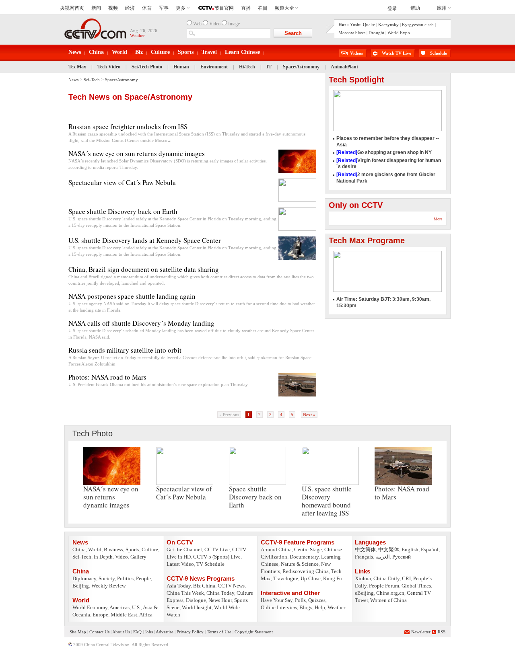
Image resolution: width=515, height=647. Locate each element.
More (438, 219)
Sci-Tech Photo (147, 67)
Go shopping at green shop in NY (384, 152)
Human (181, 67)
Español (430, 549)
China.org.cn (390, 593)
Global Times (416, 586)
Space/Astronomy (301, 67)
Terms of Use (219, 631)
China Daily (386, 578)
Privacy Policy (190, 631)
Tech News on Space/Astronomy (130, 96)
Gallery (138, 557)
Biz (139, 52)
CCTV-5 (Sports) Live (217, 557)
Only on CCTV (356, 205)
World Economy (89, 607)
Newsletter (421, 631)
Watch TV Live (396, 53)
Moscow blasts (351, 32)
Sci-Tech (92, 79)
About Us (121, 631)
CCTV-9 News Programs (201, 578)
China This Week (185, 593)
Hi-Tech (247, 67)
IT (269, 67)
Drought (376, 32)
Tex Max (77, 67)
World (119, 52)
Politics (125, 578)
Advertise (164, 631)
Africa (145, 615)
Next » (309, 414)
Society (107, 578)
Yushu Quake (362, 24)
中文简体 (365, 549)
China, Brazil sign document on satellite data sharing (143, 269)
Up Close (311, 578)
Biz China (204, 586)
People (143, 578)
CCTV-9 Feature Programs (297, 542)
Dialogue (196, 600)
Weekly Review (108, 586)
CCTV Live (217, 549)
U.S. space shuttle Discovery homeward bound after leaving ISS (327, 501)
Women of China (388, 600)
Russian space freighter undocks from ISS (127, 126)
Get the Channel (184, 549)
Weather (336, 607)
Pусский (401, 557)
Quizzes (316, 600)
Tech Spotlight (356, 79)
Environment (214, 67)
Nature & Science (300, 564)
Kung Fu (332, 578)
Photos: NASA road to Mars (107, 377)
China (96, 52)
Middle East (124, 615)
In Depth (103, 557)
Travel (209, 52)
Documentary (304, 557)
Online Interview (279, 607)
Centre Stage (308, 549)
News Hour (220, 600)
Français (364, 557)
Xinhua (363, 578)
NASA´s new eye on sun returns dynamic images (136, 153)
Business (113, 549)
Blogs (305, 607)
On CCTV (180, 542)
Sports (186, 52)
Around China (276, 549)
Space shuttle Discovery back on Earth (122, 211)
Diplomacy (84, 578)
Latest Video (180, 564)
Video (121, 557)
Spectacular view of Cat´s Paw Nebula (122, 182)
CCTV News (231, 586)
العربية (382, 557)
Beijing (80, 586)
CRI (406, 578)
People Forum (384, 586)
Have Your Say (277, 600)
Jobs (149, 631)
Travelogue (285, 578)
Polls (300, 600)
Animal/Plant (344, 67)
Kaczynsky (388, 24)
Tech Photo (92, 433)
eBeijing (364, 593)
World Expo (398, 32)
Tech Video (109, 67)
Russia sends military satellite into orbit (124, 350)
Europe (100, 615)
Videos (356, 53)
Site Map (78, 631)
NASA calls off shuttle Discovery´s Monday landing (141, 323)
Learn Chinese (242, 52)
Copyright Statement (254, 631)
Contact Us (99, 631)
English (410, 549)
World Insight (197, 607)
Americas (119, 607)
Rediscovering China (305, 571)
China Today (220, 593)
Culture (160, 52)
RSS (441, 631)
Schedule (438, 53)
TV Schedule (210, 564)
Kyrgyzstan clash (418, 24)
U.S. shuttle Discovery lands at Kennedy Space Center (144, 240)
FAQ (137, 631)
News (74, 52)
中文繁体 (388, 549)
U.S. (136, 607)
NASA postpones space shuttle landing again (132, 296)
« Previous (229, 414)
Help (320, 607)
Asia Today (179, 586)
